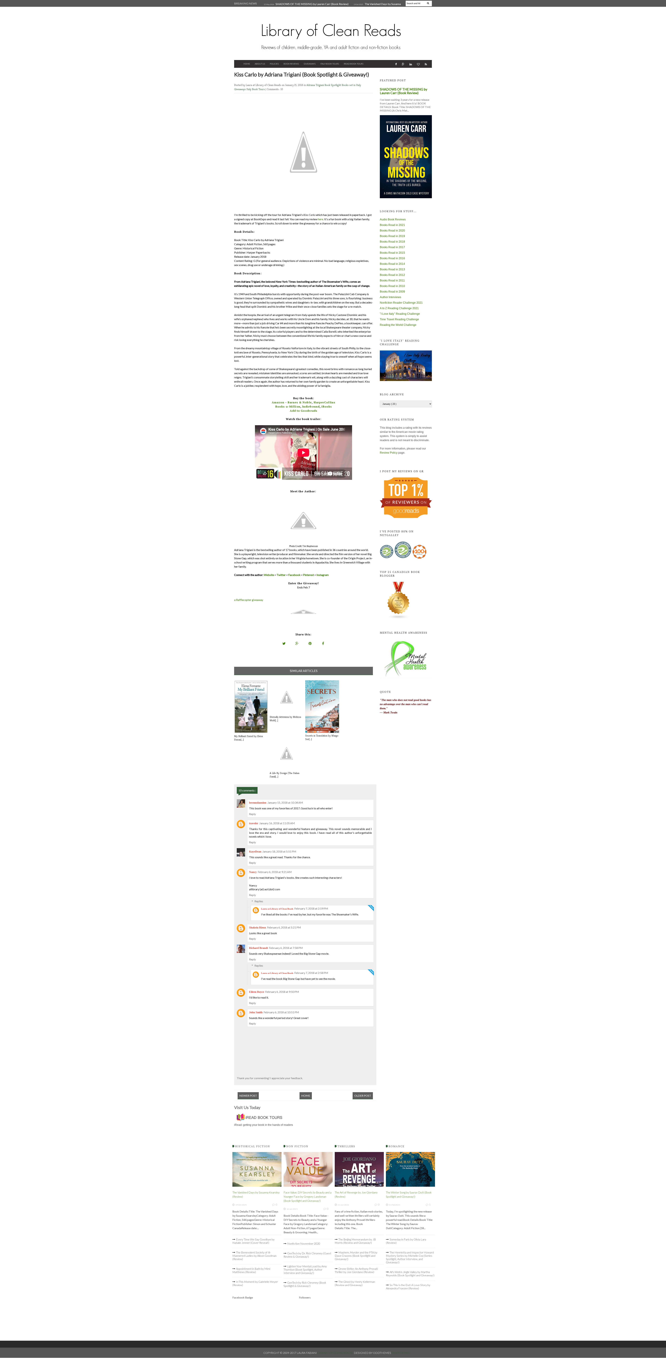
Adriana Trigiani (315, 85)
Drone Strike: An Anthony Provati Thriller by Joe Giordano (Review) (356, 1270)
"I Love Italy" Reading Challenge (400, 313)
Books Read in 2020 (392, 230)
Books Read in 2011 (392, 280)
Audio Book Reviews (393, 219)
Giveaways (309, 63)
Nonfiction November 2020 (303, 1243)
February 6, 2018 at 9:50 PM (282, 991)
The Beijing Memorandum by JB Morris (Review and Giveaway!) (355, 1241)
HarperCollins (324, 402)
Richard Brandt (258, 947)
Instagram (323, 574)
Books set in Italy (351, 85)
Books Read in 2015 (392, 252)
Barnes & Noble (300, 402)
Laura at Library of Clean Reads (277, 908)
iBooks (326, 406)
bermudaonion (257, 802)
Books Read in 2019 (392, 236)
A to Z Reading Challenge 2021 (399, 308)
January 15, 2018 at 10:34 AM (285, 802)
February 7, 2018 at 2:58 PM (311, 972)
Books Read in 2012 (392, 274)
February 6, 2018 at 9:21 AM (275, 871)
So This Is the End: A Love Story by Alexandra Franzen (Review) (408, 1286)
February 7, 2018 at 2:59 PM (311, 908)
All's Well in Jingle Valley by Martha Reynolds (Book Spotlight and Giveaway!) (410, 1273)
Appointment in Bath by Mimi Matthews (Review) (251, 1270)
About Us (260, 63)
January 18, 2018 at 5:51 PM (279, 851)
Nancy (253, 872)
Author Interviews (390, 297)
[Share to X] (284, 643)
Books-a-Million (287, 406)
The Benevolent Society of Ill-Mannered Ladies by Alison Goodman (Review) (254, 1256)
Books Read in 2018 (392, 241)
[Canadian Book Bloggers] (398, 618)
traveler (253, 823)
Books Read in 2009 (392, 291)
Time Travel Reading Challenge (399, 319)
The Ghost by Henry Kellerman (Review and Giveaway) (355, 1283)
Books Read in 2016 (392, 258)
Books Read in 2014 (392, 263)
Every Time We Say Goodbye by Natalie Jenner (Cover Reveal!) (253, 1241)
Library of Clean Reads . (335, 1352)
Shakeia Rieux (257, 927)
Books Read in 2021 (392, 225)
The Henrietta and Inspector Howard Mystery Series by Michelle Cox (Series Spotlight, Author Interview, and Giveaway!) (410, 1257)
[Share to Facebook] (323, 643)
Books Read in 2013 (392, 269)
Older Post (362, 1095)
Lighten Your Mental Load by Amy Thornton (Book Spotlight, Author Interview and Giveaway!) (305, 1269)
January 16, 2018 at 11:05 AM (277, 823)
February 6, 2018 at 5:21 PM (284, 927)
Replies (258, 901)
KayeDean (255, 851)
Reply (252, 814)
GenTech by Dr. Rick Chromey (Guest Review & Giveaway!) (307, 1255)
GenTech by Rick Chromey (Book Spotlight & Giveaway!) (305, 1284)
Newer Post (248, 1095)
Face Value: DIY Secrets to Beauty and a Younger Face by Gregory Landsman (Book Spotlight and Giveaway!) (307, 1196)
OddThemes (401, 1352)
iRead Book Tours (353, 63)
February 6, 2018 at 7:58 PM (286, 947)
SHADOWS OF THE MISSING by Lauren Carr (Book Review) (312, 4)
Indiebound (311, 406)
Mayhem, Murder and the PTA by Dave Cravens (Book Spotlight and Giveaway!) (356, 1256)
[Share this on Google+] (297, 643)
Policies (274, 63)
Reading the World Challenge (398, 324)
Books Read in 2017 (392, 247)
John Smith (256, 1012)
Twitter (281, 574)
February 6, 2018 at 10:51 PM (281, 1012)
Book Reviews (291, 63)
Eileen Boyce (256, 991)
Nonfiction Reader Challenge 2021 (401, 302)
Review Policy (389, 452)
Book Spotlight (333, 85)
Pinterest (308, 574)
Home (247, 63)
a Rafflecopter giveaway (248, 599)
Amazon (278, 402)
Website (269, 574)
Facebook (294, 574)
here (320, 219)
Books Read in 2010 (392, 286)
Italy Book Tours (329, 63)
